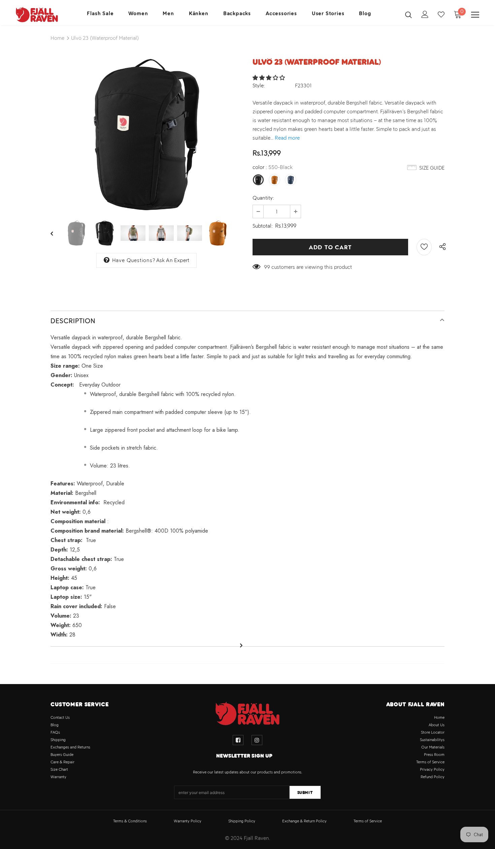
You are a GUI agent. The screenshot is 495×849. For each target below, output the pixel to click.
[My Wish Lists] (441, 14)
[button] (269, 78)
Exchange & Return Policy (304, 821)
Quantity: (263, 198)
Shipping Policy (241, 821)
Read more (287, 138)
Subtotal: (263, 226)
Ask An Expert (173, 260)
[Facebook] (238, 740)
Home (57, 38)
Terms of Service (368, 821)
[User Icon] (425, 14)
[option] (146, 134)
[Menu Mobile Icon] (475, 15)
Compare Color (219, 200)
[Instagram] (257, 740)
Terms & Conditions (130, 821)
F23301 (303, 85)
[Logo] (37, 14)
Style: (259, 85)
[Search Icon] (408, 14)
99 (267, 267)
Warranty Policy (187, 821)
